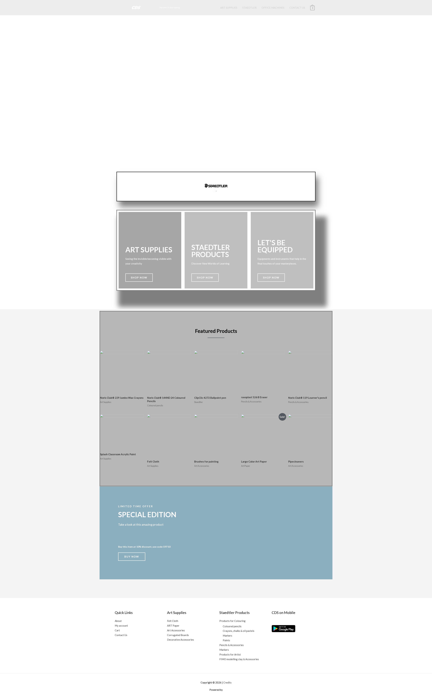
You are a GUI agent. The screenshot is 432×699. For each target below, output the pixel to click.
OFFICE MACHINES (273, 7)
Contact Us (121, 635)
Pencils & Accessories (231, 645)
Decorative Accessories (180, 639)
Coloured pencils (232, 626)
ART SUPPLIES (228, 7)
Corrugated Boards (178, 635)
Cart (117, 630)
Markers (227, 635)
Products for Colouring (232, 620)
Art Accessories (176, 630)
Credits (227, 682)
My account (121, 625)
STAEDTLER (249, 7)
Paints (226, 640)
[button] (139, 277)
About (118, 620)
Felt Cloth (172, 620)
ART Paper (173, 625)
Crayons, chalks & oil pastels (238, 630)
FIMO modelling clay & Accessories (239, 659)
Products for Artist (230, 654)
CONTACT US (297, 7)
